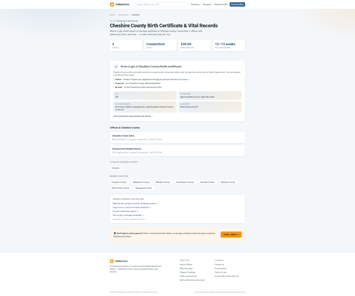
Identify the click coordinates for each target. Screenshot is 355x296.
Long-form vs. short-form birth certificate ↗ (132, 207)
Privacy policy (220, 268)
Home (112, 15)
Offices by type (186, 268)
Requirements (221, 4)
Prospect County (120, 182)
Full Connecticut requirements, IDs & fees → (133, 116)
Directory (195, 4)
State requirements (188, 276)
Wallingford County (142, 182)
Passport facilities (187, 272)
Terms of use (220, 272)
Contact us (219, 264)
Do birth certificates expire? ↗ (126, 211)
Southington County (186, 182)
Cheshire (116, 168)
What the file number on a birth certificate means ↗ (135, 203)
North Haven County (121, 188)
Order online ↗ (231, 234)
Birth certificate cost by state (192, 280)
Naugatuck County (145, 188)
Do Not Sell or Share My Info (227, 276)
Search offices (186, 264)
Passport (207, 4)
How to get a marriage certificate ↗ (128, 215)
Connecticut (123, 15)
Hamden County (208, 182)
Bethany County (229, 182)
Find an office (237, 4)
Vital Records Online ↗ (180, 79)
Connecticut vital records (127, 21)
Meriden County (164, 182)
